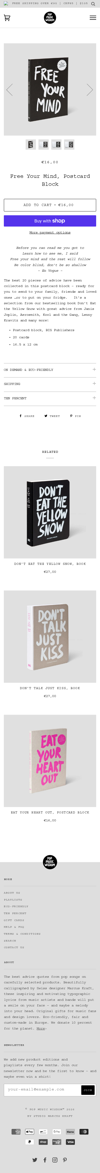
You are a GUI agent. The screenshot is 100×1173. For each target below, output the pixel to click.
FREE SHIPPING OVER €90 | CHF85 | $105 (50, 3)
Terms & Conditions (22, 934)
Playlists (13, 900)
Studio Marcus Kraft (53, 1116)
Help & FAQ (14, 927)
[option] (50, 89)
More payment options (50, 233)
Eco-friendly (16, 906)
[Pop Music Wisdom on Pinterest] (65, 1161)
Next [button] (86, 89)
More (41, 1029)
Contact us (14, 947)
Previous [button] (12, 89)
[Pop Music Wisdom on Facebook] (45, 1161)
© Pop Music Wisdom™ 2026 (50, 1109)
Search (10, 941)
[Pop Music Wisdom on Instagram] (55, 1161)
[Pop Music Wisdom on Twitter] (35, 1161)
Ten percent (15, 913)
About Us (12, 893)
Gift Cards (14, 920)
